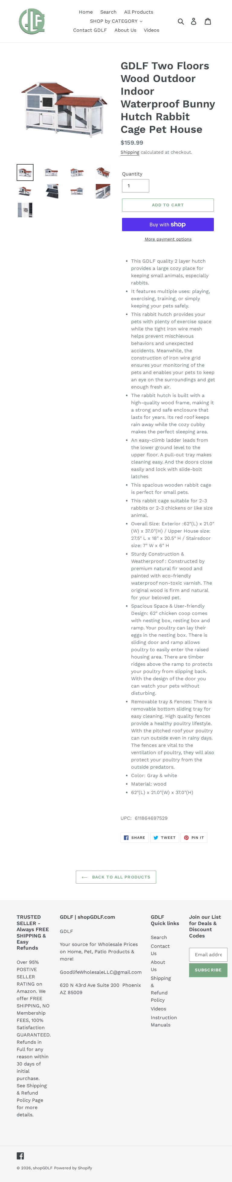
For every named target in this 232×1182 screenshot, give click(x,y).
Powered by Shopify (73, 1168)
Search (159, 937)
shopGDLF (43, 1168)
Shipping (130, 152)
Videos (158, 1009)
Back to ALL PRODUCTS (121, 877)
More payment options (168, 239)
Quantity (132, 174)
